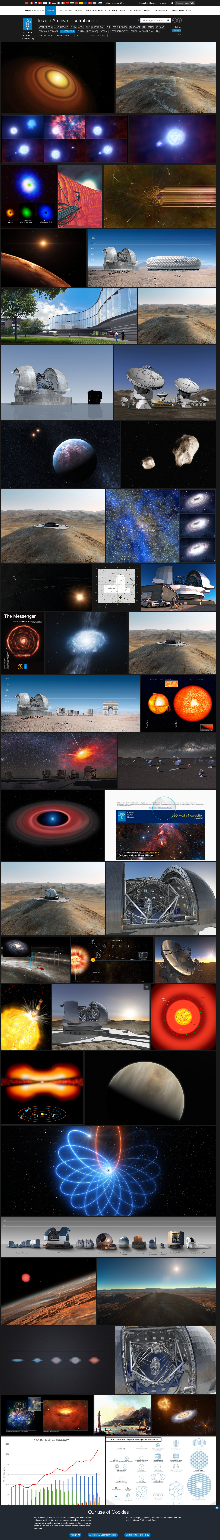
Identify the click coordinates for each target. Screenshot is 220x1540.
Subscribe (143, 3)
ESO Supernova (120, 27)
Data (178, 34)
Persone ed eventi (119, 31)
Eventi (123, 10)
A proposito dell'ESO (34, 10)
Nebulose (92, 31)
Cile (87, 27)
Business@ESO (161, 10)
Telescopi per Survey (96, 35)
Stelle (80, 35)
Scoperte (113, 10)
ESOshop (78, 10)
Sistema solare (46, 35)
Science (179, 3)
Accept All (75, 1535)
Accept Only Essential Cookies (102, 1535)
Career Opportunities (181, 10)
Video (59, 10)
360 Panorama (61, 27)
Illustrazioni (67, 31)
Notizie (68, 10)
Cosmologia (98, 27)
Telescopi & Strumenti (95, 10)
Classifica (176, 30)
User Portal (189, 3)
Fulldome (148, 27)
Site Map (162, 3)
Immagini (50, 10)
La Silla (81, 31)
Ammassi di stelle (65, 35)
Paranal (104, 31)
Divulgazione (135, 10)
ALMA (73, 27)
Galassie (159, 27)
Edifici (134, 31)
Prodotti (148, 10)
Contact (152, 3)
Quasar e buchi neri (149, 31)
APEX (80, 27)
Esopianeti (135, 27)
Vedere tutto (45, 27)
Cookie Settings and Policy (137, 1535)
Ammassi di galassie (48, 31)
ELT (108, 27)
